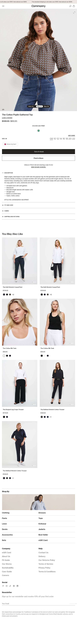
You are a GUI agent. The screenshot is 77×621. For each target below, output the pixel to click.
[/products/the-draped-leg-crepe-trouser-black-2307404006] (19, 383)
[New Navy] (48, 417)
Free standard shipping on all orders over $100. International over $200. (48, 1)
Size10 (39, 106)
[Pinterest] (14, 586)
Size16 (46, 106)
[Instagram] (7, 586)
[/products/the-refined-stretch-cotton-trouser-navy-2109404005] (19, 444)
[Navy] (4, 294)
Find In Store (38, 158)
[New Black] (42, 417)
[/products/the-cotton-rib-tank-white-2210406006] (19, 322)
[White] (4, 355)
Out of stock (39, 152)
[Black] (7, 294)
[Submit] (72, 603)
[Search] (70, 6)
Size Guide (71, 135)
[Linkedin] (17, 586)
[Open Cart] (74, 6)
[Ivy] (10, 294)
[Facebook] (3, 586)
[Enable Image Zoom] (74, 12)
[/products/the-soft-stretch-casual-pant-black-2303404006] (57, 261)
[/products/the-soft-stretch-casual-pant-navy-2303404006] (19, 261)
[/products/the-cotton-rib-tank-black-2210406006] (57, 322)
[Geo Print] (38, 130)
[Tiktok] (10, 586)
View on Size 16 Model (38, 167)
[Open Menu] (3, 6)
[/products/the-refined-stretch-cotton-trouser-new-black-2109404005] (57, 383)
